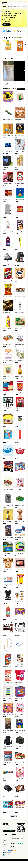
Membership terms (6, 838)
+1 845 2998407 (19, 838)
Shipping (4, 840)
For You (4, 6)
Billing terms (5, 846)
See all (23, 58)
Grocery (10, 6)
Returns (4, 842)
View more (13, 816)
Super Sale (16, 6)
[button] (8, 47)
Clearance (23, 6)
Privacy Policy (5, 844)
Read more (5, 24)
